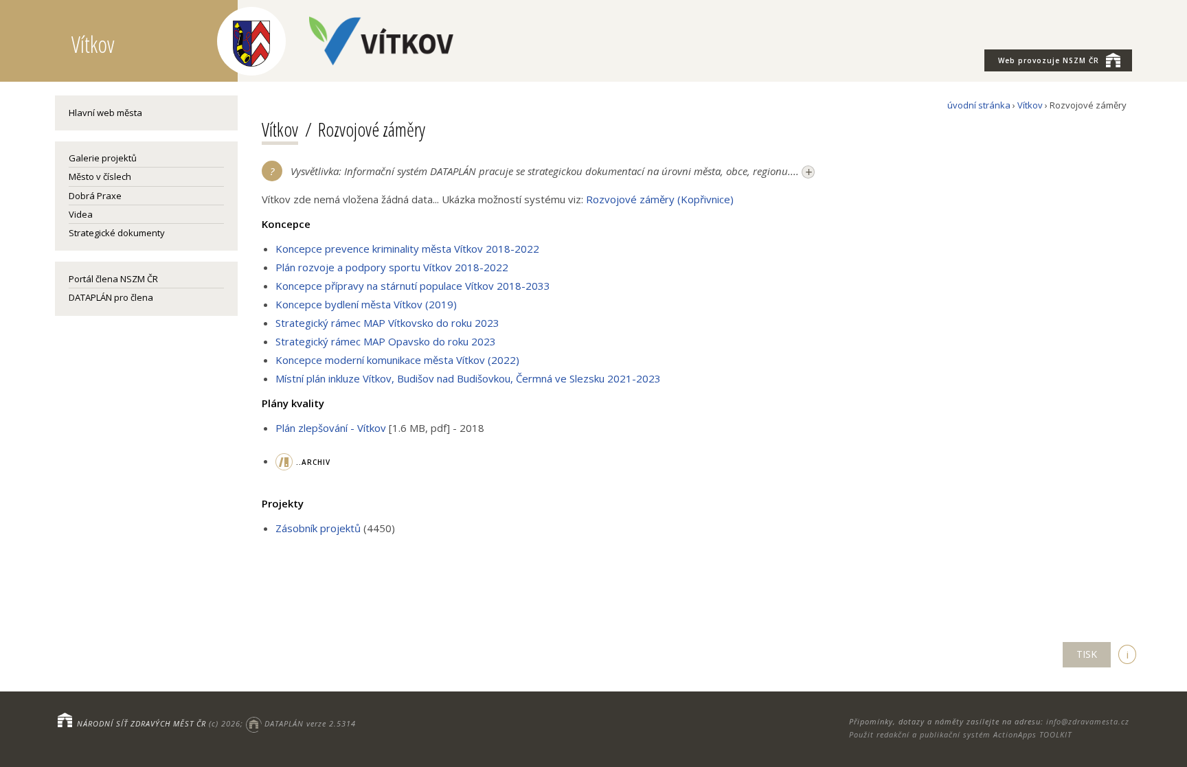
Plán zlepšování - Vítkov (330, 428)
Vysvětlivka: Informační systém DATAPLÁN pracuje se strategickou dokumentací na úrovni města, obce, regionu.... (551, 171)
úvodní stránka (978, 105)
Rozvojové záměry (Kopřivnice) (660, 199)
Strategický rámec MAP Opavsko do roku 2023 (385, 341)
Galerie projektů (103, 158)
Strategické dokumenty (117, 233)
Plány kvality (293, 403)
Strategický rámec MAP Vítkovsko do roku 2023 (387, 323)
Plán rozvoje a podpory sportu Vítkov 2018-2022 (391, 267)
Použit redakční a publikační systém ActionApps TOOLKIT (960, 734)
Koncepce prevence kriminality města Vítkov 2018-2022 (407, 248)
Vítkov (1030, 105)
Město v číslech (100, 176)
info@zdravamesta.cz (1087, 721)
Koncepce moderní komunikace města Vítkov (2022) (397, 360)
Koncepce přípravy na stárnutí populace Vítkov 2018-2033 (412, 286)
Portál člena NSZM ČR (113, 279)
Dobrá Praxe (95, 196)
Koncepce (286, 224)
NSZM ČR (1048, 60)
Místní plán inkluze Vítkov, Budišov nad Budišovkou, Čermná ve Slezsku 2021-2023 (468, 378)
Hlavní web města (105, 112)
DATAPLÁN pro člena (111, 297)
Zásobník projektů (318, 528)
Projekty (283, 503)
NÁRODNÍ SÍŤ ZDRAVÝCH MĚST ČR (141, 723)
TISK (1086, 654)
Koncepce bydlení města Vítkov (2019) (366, 304)
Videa (81, 214)
